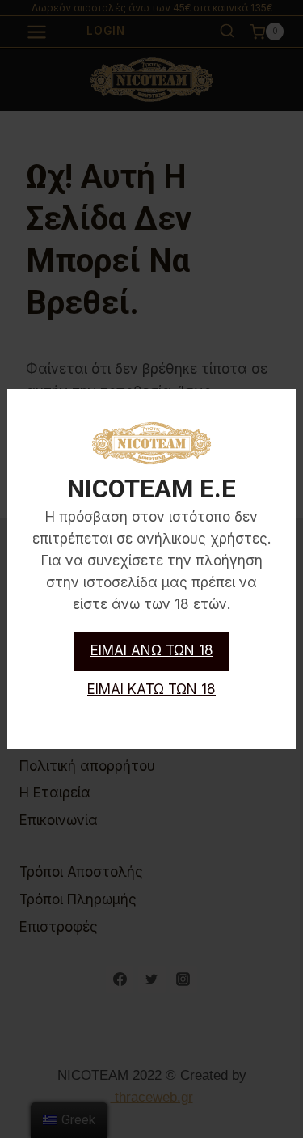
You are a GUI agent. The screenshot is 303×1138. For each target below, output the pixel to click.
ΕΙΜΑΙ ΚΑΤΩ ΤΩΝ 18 (151, 689)
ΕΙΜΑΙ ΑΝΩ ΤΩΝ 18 (151, 650)
